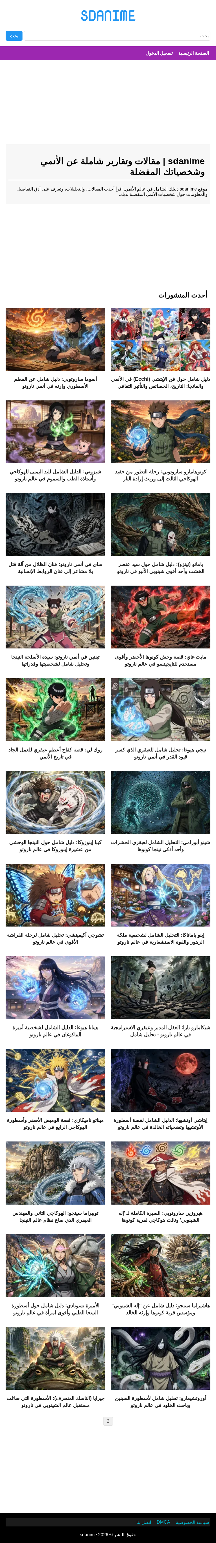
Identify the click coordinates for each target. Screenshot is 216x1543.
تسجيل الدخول (159, 53)
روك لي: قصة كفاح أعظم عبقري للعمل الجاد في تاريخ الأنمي (55, 753)
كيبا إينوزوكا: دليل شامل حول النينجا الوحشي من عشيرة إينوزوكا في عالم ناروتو (55, 846)
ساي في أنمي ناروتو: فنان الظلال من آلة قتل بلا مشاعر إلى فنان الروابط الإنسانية (55, 567)
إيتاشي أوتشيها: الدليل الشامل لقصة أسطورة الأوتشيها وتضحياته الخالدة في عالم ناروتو (161, 1123)
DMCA (163, 1522)
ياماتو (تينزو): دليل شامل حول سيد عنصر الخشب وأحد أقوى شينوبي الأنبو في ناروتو (160, 567)
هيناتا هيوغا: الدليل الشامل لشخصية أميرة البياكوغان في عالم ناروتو (55, 1031)
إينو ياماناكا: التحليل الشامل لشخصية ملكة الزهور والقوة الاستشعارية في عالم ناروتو (160, 938)
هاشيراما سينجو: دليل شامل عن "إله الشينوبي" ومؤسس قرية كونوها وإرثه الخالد (160, 1309)
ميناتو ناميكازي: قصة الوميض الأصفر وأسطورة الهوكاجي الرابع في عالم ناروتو (55, 1123)
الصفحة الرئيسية (193, 53)
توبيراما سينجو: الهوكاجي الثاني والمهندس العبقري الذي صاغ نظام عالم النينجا (55, 1216)
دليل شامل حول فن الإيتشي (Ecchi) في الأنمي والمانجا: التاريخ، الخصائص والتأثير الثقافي (160, 382)
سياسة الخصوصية (192, 1522)
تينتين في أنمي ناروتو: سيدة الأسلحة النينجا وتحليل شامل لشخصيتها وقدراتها (55, 660)
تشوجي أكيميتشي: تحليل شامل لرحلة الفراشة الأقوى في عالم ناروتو (55, 938)
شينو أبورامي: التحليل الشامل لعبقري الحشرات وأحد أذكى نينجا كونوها (160, 846)
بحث (14, 35)
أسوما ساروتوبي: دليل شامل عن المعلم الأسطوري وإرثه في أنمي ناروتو (55, 382)
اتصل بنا (143, 1522)
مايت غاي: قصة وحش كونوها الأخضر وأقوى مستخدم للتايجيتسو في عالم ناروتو (160, 660)
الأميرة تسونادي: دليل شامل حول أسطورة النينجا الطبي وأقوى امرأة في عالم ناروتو (56, 1309)
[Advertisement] (108, 105)
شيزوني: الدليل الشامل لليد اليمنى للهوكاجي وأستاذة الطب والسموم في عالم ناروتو (55, 475)
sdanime (108, 15)
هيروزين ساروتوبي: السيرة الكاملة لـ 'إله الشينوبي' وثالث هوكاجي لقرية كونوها (160, 1216)
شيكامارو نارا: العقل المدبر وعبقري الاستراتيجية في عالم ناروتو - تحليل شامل (160, 1031)
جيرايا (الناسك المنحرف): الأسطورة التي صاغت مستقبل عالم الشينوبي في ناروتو (55, 1401)
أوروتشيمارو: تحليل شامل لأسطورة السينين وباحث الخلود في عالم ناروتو (160, 1401)
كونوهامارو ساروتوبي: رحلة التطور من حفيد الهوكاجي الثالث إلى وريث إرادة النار (160, 475)
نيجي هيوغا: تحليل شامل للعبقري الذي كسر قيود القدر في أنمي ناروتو (160, 753)
